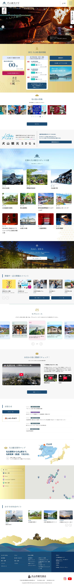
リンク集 (40, 568)
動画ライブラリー (31, 563)
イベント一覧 (61, 297)
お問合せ (57, 565)
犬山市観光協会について (60, 557)
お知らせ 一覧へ (11, 411)
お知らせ (57, 555)
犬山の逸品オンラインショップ (44, 566)
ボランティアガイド (32, 565)
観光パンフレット (31, 559)
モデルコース (4, 566)
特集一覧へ (37, 124)
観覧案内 (60, 58)
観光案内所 (30, 557)
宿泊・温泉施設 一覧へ (37, 258)
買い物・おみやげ (18, 558)
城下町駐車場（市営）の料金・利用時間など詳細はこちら (37, 85)
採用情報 (57, 563)
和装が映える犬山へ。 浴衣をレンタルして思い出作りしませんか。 (58, 38)
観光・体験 (3, 560)
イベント (3, 563)
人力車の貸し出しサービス (43, 559)
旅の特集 (3, 558)
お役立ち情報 (30, 555)
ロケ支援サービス (41, 564)
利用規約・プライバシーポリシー (62, 567)
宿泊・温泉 (16, 560)
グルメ (15, 555)
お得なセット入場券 (42, 557)
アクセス (16, 563)
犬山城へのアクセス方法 (60, 63)
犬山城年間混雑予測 (12, 73)
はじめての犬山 (4, 555)
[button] (30, 41)
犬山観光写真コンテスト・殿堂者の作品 (44, 562)
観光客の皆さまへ (55, 142)
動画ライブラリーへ (37, 392)
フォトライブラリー (32, 561)
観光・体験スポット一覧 (39, 297)
